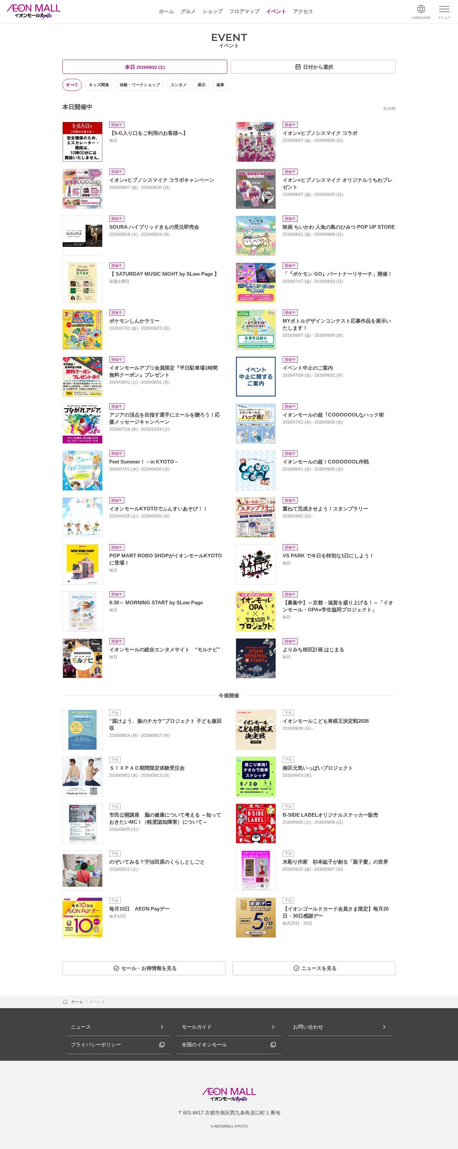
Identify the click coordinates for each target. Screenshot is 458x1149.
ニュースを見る (319, 968)
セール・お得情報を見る (149, 968)
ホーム (77, 1001)
